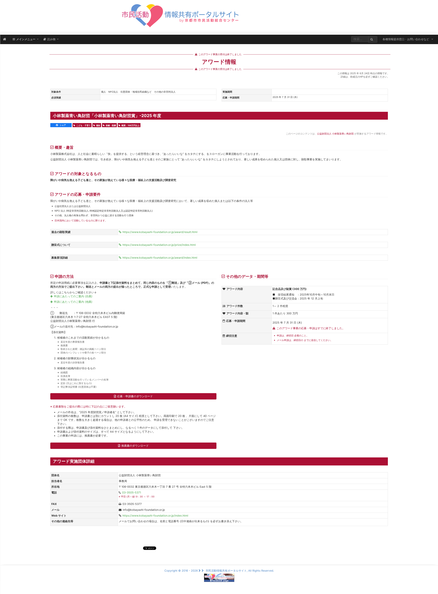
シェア (62, 125)
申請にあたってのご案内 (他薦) (73, 301)
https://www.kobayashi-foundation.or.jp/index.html (155, 515)
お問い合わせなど (406, 39)
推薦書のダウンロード (135, 445)
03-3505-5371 (131, 492)
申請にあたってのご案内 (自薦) (73, 296)
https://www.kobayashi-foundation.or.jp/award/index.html (160, 257)
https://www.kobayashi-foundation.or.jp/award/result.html (160, 232)
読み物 (51, 39)
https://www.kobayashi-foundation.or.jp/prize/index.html (159, 244)
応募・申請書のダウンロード (135, 396)
